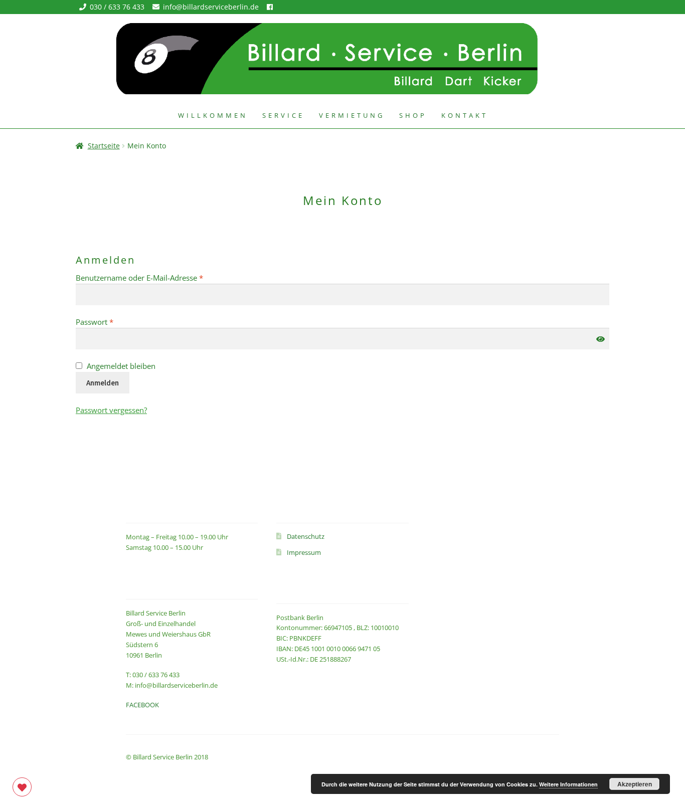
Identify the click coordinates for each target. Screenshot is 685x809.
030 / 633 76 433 (118, 7)
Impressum (304, 552)
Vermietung (352, 115)
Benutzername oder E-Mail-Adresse (159, 277)
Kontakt (464, 115)
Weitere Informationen (568, 784)
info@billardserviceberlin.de (212, 7)
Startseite (104, 145)
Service (283, 115)
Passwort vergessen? (111, 410)
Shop (413, 115)
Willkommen (213, 115)
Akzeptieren (634, 783)
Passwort (114, 321)
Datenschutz (305, 536)
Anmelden (102, 382)
